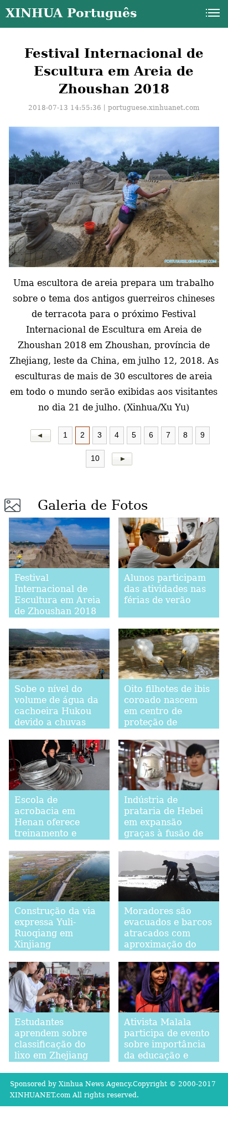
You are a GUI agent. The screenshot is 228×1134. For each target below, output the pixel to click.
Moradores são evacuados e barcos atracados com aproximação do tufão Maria (168, 933)
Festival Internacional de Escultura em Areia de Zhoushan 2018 (57, 594)
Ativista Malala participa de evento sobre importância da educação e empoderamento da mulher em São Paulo (167, 1055)
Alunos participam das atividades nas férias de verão (165, 589)
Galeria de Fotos (93, 505)
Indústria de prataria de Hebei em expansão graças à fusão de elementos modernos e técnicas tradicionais (163, 839)
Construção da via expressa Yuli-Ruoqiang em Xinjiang (55, 928)
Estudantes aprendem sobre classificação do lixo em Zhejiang (51, 1039)
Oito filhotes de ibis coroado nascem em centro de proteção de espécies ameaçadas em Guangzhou (167, 722)
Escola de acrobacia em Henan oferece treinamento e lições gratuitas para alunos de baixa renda (48, 833)
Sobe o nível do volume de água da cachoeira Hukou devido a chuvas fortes (56, 711)
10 (95, 458)
